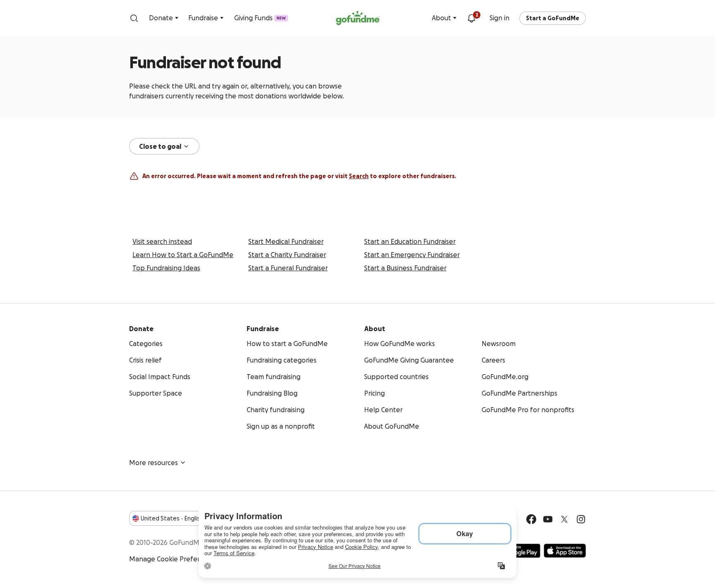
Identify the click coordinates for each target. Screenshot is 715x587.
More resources (153, 462)
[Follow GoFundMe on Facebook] (531, 519)
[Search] (134, 18)
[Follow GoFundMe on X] (564, 519)
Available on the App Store (565, 551)
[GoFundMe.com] (357, 18)
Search (359, 176)
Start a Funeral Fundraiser (288, 268)
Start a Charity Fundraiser (287, 254)
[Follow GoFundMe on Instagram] (581, 519)
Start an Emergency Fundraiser (412, 254)
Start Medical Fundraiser (286, 241)
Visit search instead (162, 241)
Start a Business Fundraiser (405, 268)
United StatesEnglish (172, 518)
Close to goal (160, 146)
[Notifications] (471, 18)
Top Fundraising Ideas (166, 268)
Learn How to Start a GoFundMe (182, 254)
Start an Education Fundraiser (410, 241)
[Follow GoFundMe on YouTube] (548, 519)
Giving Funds (260, 17)
